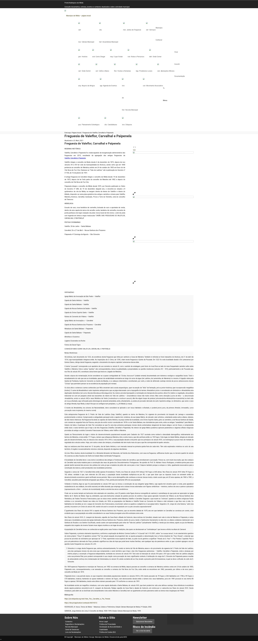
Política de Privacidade (107, 624)
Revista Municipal (71, 627)
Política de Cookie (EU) (107, 632)
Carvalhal (74, 158)
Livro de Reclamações (73, 632)
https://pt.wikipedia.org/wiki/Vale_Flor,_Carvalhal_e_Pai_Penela (87, 599)
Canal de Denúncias (72, 630)
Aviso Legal (103, 622)
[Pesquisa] (164, 88)
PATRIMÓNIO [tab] (69, 292)
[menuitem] (129, 28)
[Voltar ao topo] (1, 640)
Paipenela (82, 158)
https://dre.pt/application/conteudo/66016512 (80, 603)
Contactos (68, 622)
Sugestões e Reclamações (74, 624)
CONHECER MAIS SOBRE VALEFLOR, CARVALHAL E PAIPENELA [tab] (87, 349)
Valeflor (67, 158)
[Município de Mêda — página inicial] (79, 16)
